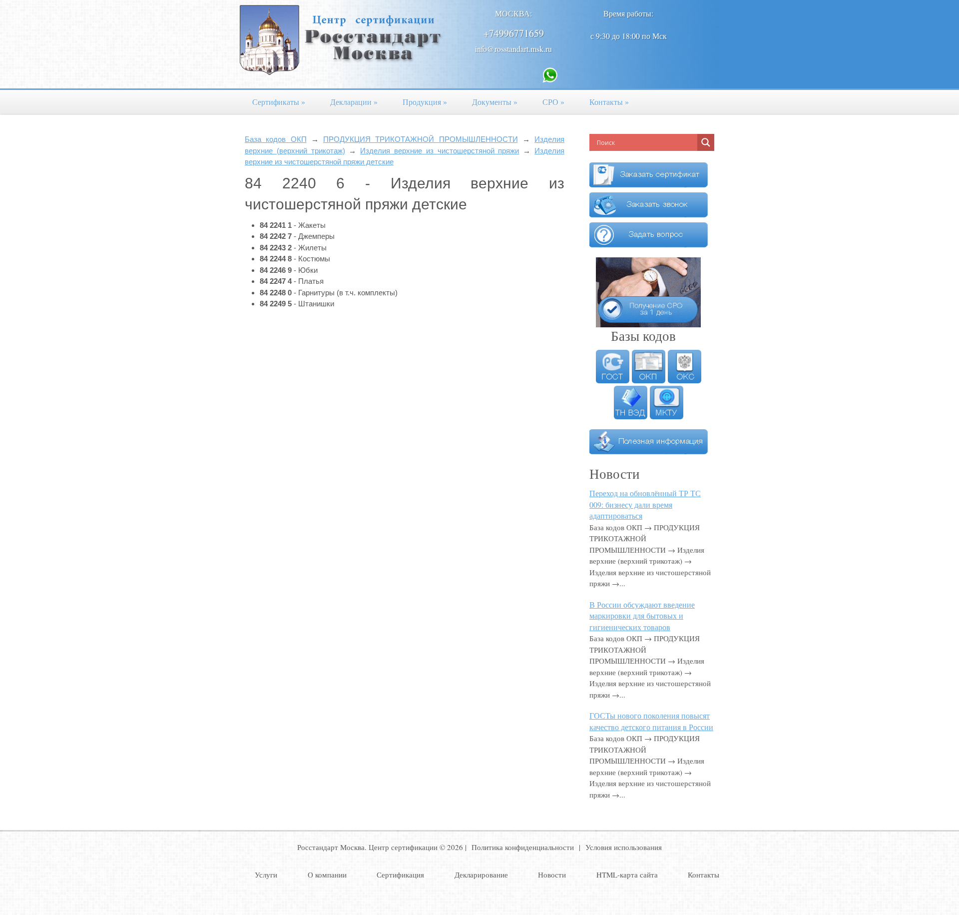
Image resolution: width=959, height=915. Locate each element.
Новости (552, 875)
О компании (327, 875)
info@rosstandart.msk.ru (513, 48)
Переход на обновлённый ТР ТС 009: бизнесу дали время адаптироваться (645, 504)
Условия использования (623, 847)
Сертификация (400, 875)
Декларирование (481, 875)
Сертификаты (278, 101)
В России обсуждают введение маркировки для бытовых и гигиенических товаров (642, 615)
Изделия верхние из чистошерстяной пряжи (439, 150)
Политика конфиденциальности (523, 847)
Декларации (354, 101)
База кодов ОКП (276, 139)
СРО (553, 101)
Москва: (513, 13)
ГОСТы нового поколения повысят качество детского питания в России (651, 721)
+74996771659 (513, 33)
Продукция (425, 101)
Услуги (266, 875)
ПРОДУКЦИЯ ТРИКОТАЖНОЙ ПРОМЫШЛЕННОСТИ (420, 139)
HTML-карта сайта (627, 875)
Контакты (609, 101)
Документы (494, 101)
